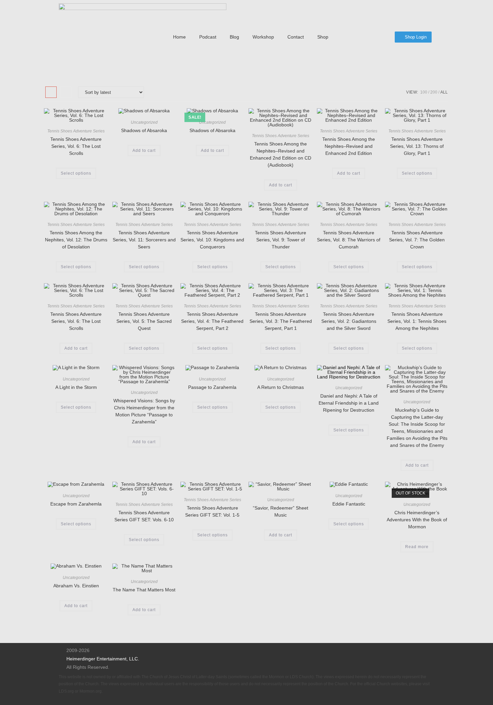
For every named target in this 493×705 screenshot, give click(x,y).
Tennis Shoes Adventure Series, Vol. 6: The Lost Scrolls (76, 146)
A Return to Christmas (280, 387)
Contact (295, 37)
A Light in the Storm (76, 387)
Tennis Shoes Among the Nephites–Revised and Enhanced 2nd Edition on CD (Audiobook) (280, 154)
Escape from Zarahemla (76, 504)
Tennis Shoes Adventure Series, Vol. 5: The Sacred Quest (144, 321)
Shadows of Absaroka (144, 130)
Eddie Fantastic (348, 504)
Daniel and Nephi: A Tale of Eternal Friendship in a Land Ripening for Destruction (349, 403)
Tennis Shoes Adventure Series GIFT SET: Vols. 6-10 (144, 516)
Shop (322, 37)
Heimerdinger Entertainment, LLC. (102, 658)
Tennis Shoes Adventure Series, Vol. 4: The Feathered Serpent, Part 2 (212, 321)
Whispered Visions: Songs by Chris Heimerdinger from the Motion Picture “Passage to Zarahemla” (144, 411)
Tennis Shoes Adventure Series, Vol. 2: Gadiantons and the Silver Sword (348, 321)
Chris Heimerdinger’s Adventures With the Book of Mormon (417, 519)
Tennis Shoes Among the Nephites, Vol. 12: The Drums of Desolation (76, 239)
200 (433, 92)
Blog (234, 37)
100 (423, 92)
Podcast (207, 37)
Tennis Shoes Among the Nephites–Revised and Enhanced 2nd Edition (348, 146)
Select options (76, 173)
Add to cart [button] (144, 150)
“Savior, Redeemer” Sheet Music (280, 511)
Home (179, 37)
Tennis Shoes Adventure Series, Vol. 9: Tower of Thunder (280, 239)
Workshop (263, 37)
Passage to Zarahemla (212, 387)
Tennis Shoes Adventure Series (76, 131)
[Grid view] (51, 92)
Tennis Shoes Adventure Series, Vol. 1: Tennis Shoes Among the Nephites (416, 321)
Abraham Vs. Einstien (76, 585)
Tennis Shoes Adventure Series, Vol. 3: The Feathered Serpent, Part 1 (281, 321)
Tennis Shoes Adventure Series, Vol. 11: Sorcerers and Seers (144, 239)
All (444, 92)
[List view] (65, 92)
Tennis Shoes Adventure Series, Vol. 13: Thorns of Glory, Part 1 (417, 146)
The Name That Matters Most (144, 589)
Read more (417, 546)
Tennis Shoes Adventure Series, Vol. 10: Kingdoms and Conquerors (212, 239)
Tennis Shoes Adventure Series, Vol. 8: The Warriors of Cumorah (348, 239)
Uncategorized (144, 122)
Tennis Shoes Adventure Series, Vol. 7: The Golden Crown (417, 239)
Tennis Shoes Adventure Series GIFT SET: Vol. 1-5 (212, 511)
